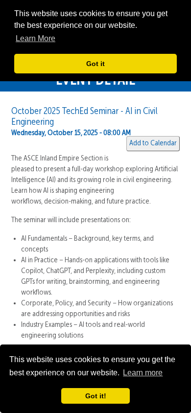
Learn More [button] (35, 38)
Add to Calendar (153, 143)
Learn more (143, 372)
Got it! (95, 396)
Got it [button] (95, 64)
